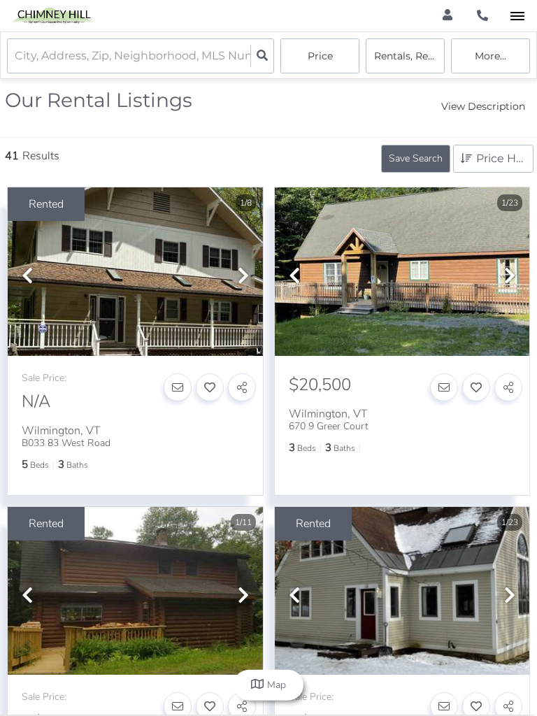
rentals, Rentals (409, 56)
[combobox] (16, 56)
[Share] (242, 387)
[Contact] (178, 387)
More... (490, 56)
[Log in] (447, 15)
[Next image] (243, 277)
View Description (483, 106)
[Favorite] (210, 387)
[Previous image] (27, 277)
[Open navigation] (517, 16)
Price (320, 56)
